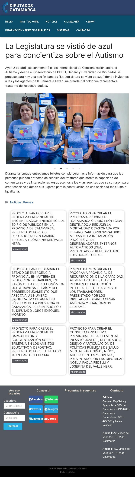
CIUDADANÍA (71, 21)
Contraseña (11, 412)
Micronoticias (19, 249)
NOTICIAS (51, 21)
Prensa (28, 202)
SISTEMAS (63, 30)
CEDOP (90, 21)
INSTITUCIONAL (29, 21)
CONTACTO (83, 30)
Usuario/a (10, 400)
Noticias (15, 202)
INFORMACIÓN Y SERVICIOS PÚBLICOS (27, 30)
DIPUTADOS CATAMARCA (23, 7)
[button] (36, 399)
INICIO (9, 21)
